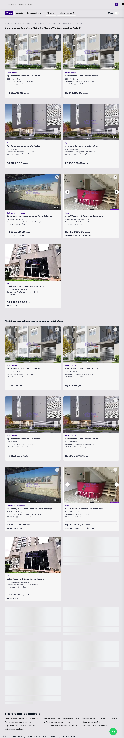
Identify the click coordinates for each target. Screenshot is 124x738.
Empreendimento (35, 13)
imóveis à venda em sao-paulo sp (58, 722)
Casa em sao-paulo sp (92, 722)
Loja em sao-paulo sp (14, 729)
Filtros (49, 13)
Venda (9, 13)
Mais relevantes (65, 13)
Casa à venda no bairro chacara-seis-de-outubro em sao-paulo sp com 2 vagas (38, 719)
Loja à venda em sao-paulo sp (95, 726)
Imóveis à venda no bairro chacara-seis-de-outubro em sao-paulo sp (73, 719)
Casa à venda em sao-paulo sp (18, 722)
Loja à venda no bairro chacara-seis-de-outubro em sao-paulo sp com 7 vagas (38, 726)
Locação (19, 13)
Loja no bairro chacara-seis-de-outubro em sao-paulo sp (68, 726)
